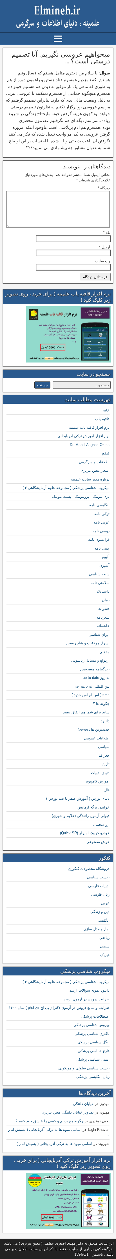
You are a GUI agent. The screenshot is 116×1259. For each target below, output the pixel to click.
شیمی (105, 946)
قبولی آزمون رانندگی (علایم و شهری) (81, 816)
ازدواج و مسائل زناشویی (90, 660)
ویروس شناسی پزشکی (91, 1025)
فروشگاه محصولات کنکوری (89, 868)
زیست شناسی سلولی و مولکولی (84, 1068)
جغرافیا (104, 755)
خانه (106, 410)
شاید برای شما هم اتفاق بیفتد (86, 712)
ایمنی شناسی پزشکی (93, 1059)
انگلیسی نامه (99, 505)
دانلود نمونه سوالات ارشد (90, 990)
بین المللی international (91, 686)
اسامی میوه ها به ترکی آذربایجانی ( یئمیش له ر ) (54, 1144)
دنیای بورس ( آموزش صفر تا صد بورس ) (78, 798)
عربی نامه (102, 522)
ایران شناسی (99, 634)
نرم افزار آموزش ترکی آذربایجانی (83, 436)
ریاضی (104, 938)
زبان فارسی (100, 894)
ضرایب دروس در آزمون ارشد (87, 999)
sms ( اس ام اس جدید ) (91, 695)
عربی (105, 903)
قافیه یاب (102, 419)
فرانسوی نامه (99, 539)
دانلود (105, 721)
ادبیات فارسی (99, 886)
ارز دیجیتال (101, 824)
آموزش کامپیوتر (97, 781)
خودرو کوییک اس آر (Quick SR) (85, 833)
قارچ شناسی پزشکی (94, 1051)
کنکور (105, 453)
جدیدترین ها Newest (94, 729)
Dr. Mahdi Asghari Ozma (90, 445)
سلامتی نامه (100, 583)
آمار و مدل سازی (96, 929)
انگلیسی (103, 920)
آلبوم (106, 557)
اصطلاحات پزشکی (95, 1016)
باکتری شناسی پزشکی (92, 1033)
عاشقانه (103, 626)
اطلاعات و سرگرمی (94, 462)
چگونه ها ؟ (101, 704)
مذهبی (104, 652)
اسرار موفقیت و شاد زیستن (88, 643)
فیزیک (105, 955)
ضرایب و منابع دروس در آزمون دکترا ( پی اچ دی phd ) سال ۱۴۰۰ (59, 1007)
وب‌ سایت (102, 261)
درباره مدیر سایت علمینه (90, 479)
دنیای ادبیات (100, 773)
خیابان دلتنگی (83, 1104)
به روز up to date (96, 677)
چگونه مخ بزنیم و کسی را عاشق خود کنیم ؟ (49, 1121)
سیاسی (104, 747)
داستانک (103, 591)
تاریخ (106, 764)
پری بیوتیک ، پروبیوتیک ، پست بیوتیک (81, 496)
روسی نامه (101, 531)
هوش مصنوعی (98, 842)
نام (106, 232)
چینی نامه (102, 548)
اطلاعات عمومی (97, 738)
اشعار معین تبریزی (95, 470)
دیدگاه (104, 188)
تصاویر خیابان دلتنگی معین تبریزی (68, 1112)
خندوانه (104, 608)
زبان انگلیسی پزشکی (93, 1076)
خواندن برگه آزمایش (93, 807)
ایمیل (104, 247)
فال (107, 790)
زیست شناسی (98, 877)
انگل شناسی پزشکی (93, 1042)
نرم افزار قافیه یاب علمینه (89, 427)
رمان (106, 600)
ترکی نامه (102, 514)
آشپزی (104, 565)
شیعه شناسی (99, 574)
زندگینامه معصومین (95, 669)
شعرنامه (103, 617)
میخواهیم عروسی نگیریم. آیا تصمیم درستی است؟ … (61, 57)
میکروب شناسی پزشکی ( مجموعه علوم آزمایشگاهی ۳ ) (66, 488)
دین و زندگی (100, 912)
